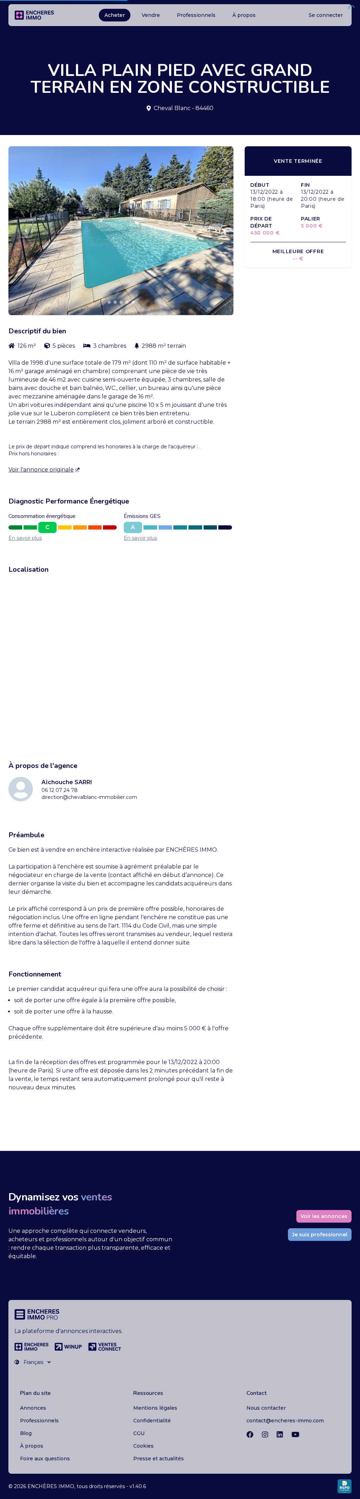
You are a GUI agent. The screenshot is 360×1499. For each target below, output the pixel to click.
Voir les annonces (324, 1216)
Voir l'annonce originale (41, 469)
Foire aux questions (45, 1458)
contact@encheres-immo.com (285, 1420)
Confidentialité (152, 1420)
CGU (138, 1433)
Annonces (33, 1408)
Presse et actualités (158, 1458)
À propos (244, 15)
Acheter (114, 15)
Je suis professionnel (319, 1234)
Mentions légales (155, 1408)
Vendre (151, 15)
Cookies (143, 1446)
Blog (26, 1433)
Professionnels (196, 15)
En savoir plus (25, 538)
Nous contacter (266, 1408)
